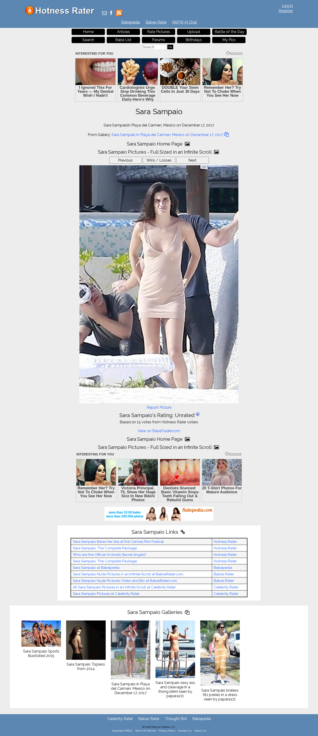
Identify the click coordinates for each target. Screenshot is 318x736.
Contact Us (185, 730)
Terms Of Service (145, 730)
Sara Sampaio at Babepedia (96, 568)
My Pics (229, 40)
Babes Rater (156, 22)
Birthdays (194, 40)
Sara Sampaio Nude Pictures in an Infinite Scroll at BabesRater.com (128, 574)
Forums (158, 40)
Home (88, 32)
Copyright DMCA (122, 730)
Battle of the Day (229, 32)
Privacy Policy (167, 730)
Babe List (123, 40)
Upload (193, 32)
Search (88, 40)
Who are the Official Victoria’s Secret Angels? (109, 555)
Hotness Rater (225, 542)
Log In (287, 5)
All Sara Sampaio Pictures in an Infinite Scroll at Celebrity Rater (124, 587)
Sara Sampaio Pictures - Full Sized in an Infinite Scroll (155, 152)
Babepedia (130, 22)
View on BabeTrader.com (159, 431)
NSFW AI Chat (184, 22)
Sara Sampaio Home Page (155, 144)
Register (286, 11)
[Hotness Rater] (61, 14)
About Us (200, 730)
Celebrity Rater (226, 587)
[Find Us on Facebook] (111, 13)
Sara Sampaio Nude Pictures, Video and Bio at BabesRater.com (125, 581)
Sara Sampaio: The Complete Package (105, 548)
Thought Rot (176, 718)
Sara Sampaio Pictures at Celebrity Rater (106, 594)
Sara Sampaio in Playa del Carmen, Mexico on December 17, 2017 (167, 135)
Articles (123, 32)
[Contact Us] (104, 13)
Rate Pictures (158, 32)
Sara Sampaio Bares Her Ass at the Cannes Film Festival (118, 542)
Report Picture (159, 407)
